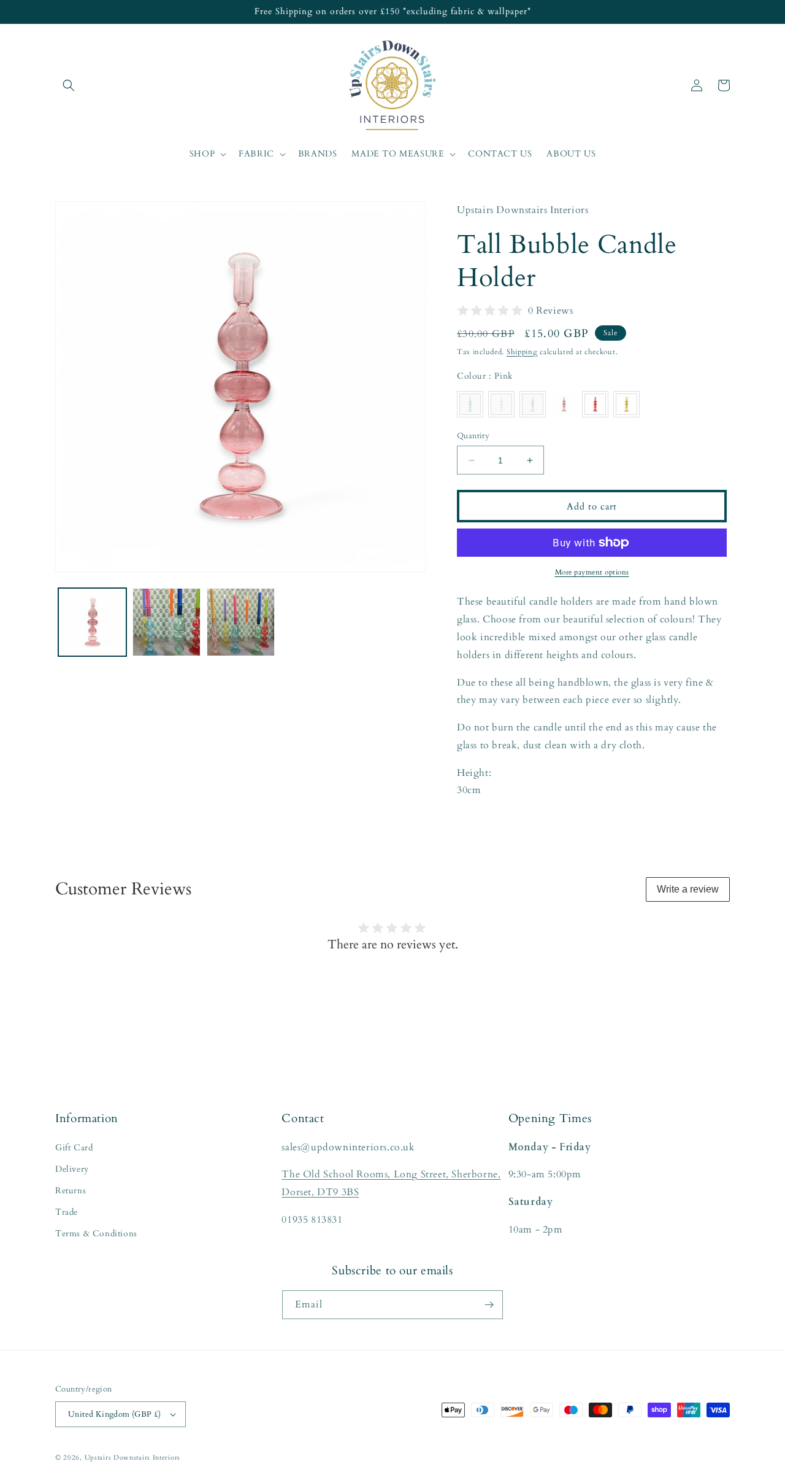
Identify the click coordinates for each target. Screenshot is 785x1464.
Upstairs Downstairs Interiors (132, 1457)
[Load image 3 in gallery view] (166, 622)
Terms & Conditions (96, 1233)
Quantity (473, 435)
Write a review (688, 889)
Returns (70, 1190)
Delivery (72, 1169)
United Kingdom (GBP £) (114, 1414)
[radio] (470, 404)
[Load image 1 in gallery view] (92, 622)
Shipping (522, 352)
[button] (68, 85)
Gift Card (74, 1147)
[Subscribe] (488, 1304)
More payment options (592, 572)
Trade (66, 1212)
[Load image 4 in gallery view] (241, 622)
